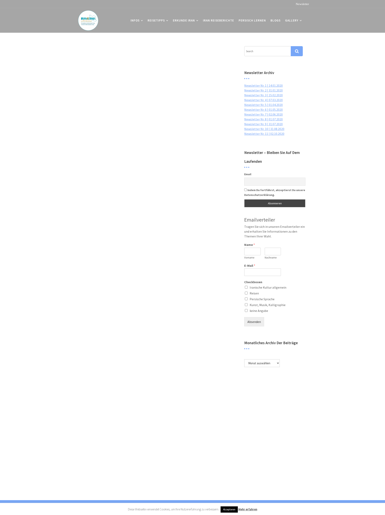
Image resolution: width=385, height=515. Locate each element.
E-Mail (249, 266)
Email (247, 174)
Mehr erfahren (247, 509)
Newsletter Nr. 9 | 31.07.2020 (263, 124)
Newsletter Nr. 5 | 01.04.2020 (263, 105)
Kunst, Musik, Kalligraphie (268, 305)
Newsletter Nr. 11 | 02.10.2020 (264, 134)
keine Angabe (259, 311)
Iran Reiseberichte (218, 20)
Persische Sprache (262, 299)
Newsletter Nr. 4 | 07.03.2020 (263, 100)
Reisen (254, 293)
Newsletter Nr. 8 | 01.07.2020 (263, 119)
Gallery (291, 20)
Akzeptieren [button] (229, 509)
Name (249, 245)
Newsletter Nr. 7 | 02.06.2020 (263, 114)
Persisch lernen (252, 20)
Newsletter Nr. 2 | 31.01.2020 (263, 90)
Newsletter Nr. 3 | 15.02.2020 (263, 95)
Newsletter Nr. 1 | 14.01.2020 (263, 85)
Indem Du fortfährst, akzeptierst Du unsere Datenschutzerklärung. (274, 192)
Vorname (249, 257)
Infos (135, 20)
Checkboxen (253, 282)
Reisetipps (156, 20)
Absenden (254, 322)
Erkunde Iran (184, 20)
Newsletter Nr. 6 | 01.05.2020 (263, 110)
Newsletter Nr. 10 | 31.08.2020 (264, 129)
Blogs (276, 20)
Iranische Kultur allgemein (268, 287)
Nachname (271, 257)
